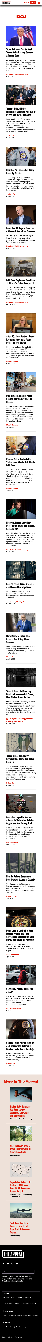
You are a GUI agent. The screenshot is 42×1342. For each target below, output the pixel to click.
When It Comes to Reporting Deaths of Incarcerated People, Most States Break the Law (20, 694)
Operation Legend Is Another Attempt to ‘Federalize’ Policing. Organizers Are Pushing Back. (20, 820)
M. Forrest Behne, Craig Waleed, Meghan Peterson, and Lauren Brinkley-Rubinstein (19, 720)
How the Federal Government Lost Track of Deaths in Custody (20, 878)
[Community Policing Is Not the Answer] (21, 975)
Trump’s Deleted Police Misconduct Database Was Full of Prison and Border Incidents (21, 111)
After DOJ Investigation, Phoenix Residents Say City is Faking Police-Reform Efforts (20, 339)
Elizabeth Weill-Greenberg (17, 74)
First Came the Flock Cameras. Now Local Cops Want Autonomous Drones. (20, 1228)
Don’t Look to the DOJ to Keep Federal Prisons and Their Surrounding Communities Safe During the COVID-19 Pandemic (20, 935)
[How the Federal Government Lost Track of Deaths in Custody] (21, 863)
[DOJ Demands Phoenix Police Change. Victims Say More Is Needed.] (21, 382)
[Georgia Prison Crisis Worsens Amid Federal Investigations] (21, 570)
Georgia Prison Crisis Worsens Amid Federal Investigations (19, 585)
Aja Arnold (10, 602)
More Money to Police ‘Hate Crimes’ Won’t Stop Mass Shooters (18, 639)
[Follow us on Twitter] (18, 1264)
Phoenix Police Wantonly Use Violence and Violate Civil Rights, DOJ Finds (20, 462)
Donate (33, 3)
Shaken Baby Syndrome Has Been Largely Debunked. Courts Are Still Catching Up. (20, 1111)
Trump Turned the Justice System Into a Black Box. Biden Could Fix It (20, 759)
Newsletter (33, 1304)
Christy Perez (11, 194)
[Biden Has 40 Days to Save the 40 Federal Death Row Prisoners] (21, 214)
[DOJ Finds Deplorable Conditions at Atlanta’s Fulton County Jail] (21, 267)
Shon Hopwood (12, 954)
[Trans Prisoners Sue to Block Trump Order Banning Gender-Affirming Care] (21, 36)
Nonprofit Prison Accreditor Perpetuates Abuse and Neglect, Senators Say (20, 525)
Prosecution (20, 1297)
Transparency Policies (24, 1315)
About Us (26, 3)
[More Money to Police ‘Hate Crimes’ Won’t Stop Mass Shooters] (21, 622)
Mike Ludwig (15, 1155)
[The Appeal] (6, 2)
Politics (17, 1304)
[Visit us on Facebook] (4, 1264)
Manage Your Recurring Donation (21, 1327)
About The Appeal (9, 1315)
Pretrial (12, 1297)
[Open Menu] (39, 3)
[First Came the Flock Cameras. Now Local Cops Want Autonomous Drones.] (21, 1210)
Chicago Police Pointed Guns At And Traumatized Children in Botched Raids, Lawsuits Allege (20, 1046)
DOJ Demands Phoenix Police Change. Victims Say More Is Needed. (19, 399)
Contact (6, 1327)
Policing (6, 1297)
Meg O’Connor (12, 361)
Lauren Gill (10, 1064)
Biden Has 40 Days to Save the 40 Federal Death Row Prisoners (20, 230)
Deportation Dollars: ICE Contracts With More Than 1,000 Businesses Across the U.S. (20, 1187)
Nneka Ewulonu (12, 657)
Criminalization (8, 1304)
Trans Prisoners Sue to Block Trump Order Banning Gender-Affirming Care (19, 52)
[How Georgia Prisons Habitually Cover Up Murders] (21, 156)
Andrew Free (11, 136)
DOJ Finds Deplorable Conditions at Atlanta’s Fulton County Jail (20, 282)
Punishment (29, 1297)
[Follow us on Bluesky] (9, 1264)
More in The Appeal (21, 1081)
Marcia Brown (12, 842)
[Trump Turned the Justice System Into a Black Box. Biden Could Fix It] (21, 742)
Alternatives (25, 1304)
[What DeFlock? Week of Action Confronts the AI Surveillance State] (21, 1133)
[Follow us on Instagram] (13, 1264)
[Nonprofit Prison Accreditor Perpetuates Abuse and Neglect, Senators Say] (21, 509)
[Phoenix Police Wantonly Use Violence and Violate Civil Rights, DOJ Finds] (21, 445)
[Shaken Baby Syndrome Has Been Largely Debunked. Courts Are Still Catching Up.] (21, 1094)
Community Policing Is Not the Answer (19, 990)
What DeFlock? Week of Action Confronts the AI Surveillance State (20, 1149)
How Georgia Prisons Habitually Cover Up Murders (20, 171)
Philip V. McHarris (13, 1009)
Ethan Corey (11, 783)
